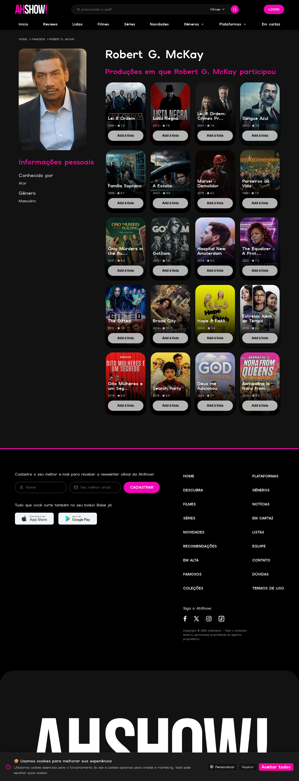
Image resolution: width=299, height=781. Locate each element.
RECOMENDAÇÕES (200, 546)
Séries (129, 24)
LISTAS (258, 532)
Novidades (159, 24)
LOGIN (273, 9)
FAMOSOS (38, 39)
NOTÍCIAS (261, 504)
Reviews (50, 24)
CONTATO (261, 560)
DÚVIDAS (260, 574)
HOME (23, 39)
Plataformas (230, 24)
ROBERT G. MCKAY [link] (62, 39)
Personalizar (225, 767)
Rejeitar (248, 767)
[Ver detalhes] (125, 108)
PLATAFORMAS (265, 476)
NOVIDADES (193, 532)
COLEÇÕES (193, 588)
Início (23, 24)
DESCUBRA (193, 490)
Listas (77, 24)
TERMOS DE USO (268, 588)
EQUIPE (259, 546)
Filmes (215, 9)
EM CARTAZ (262, 518)
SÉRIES (189, 518)
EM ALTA (191, 560)
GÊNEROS (261, 490)
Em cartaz (271, 24)
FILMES (189, 504)
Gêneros (191, 24)
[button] (31, 9)
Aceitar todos (276, 767)
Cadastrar (141, 487)
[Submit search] (235, 9)
